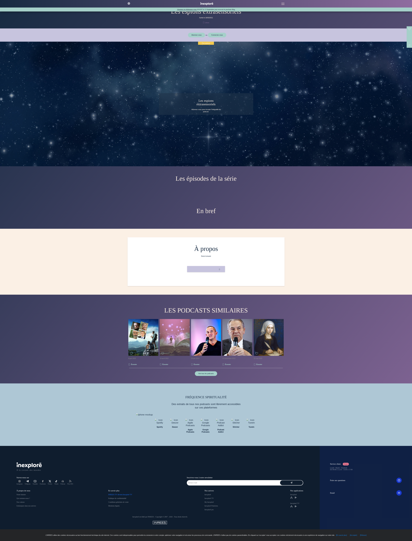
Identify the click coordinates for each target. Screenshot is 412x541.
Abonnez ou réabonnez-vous (187, 9)
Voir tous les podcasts (206, 373)
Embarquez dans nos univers (26, 506)
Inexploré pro (209, 510)
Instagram (20, 484)
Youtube (35, 484)
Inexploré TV (209, 498)
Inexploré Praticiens (211, 506)
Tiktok (56, 484)
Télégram (27, 484)
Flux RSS (70, 484)
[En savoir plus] (341, 535)
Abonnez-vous (196, 35)
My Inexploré (209, 502)
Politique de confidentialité (117, 498)
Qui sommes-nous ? (23, 498)
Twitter (50, 484)
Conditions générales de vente (118, 502)
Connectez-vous (217, 35)
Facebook (43, 484)
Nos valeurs (21, 502)
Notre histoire (21, 494)
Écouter (134, 364)
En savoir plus (206, 279)
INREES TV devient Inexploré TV (120, 494)
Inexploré (207, 494)
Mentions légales (114, 506)
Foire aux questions (337, 480)
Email (332, 493)
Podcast (63, 484)
